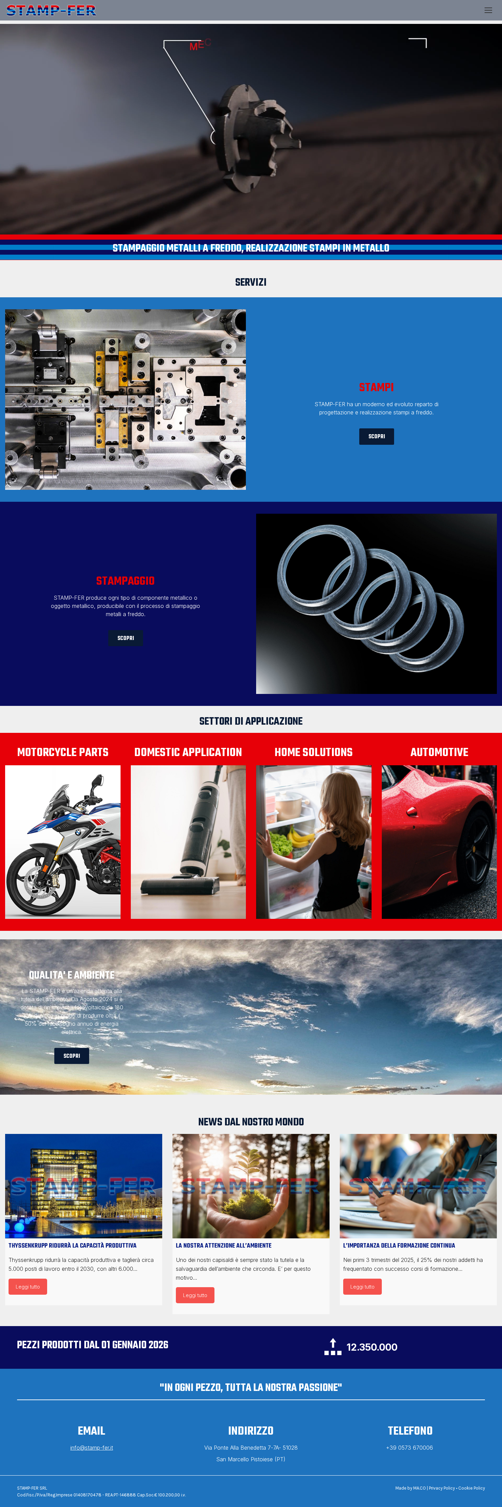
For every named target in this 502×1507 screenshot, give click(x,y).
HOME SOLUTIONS (314, 753)
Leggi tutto (28, 1287)
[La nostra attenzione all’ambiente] (251, 1186)
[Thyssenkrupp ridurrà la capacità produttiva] (83, 1186)
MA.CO (419, 1488)
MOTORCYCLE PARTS (63, 753)
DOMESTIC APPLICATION (188, 753)
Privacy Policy (442, 1488)
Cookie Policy (471, 1488)
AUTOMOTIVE (439, 753)
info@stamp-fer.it (91, 1447)
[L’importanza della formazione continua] (418, 1186)
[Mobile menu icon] (488, 10)
